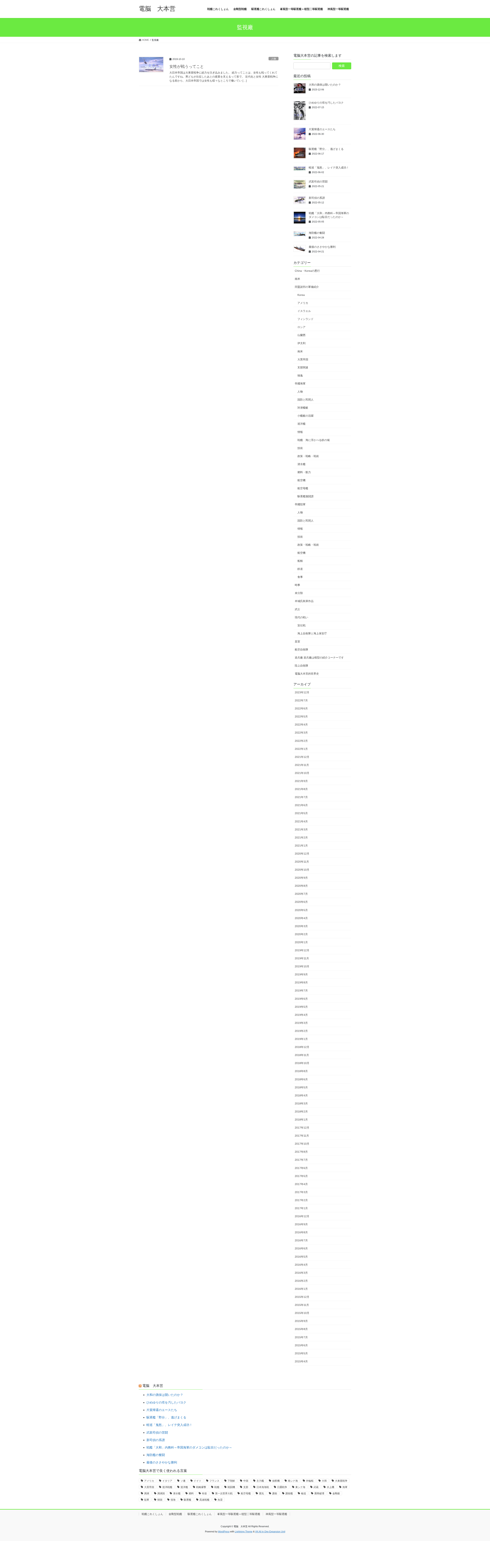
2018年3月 (301, 1103)
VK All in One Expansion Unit (270, 1531)
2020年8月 (301, 885)
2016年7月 (301, 1240)
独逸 (300, 375)
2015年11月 (302, 1304)
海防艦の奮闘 (317, 232)
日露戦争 (282, 1487)
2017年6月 (301, 1168)
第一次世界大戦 (224, 1493)
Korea (301, 294)
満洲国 (161, 1493)
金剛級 (336, 1493)
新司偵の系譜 (317, 197)
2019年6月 (301, 998)
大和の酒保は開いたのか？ (325, 84)
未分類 (299, 593)
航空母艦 (302, 488)
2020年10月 (302, 869)
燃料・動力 (304, 472)
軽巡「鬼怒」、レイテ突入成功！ (329, 167)
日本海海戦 (262, 1487)
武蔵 (316, 1487)
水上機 (330, 1487)
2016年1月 (301, 1288)
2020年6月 (301, 901)
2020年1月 (301, 942)
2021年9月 (301, 781)
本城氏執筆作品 (304, 601)
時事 (297, 584)
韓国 (159, 1499)
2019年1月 (301, 1038)
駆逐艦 (187, 1499)
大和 (324, 1480)
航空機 (301, 480)
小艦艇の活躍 (305, 415)
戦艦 (216, 1487)
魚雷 (220, 1499)
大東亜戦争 (341, 1480)
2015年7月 (301, 1337)
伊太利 (301, 343)
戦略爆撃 (201, 1487)
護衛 (274, 1493)
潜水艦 (301, 464)
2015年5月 (301, 1353)
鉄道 (300, 568)
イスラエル (304, 310)
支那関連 (302, 367)
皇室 (297, 641)
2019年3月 (301, 1022)
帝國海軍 (300, 383)
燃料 (191, 1493)
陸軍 (146, 1499)
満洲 (146, 1493)
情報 (300, 432)
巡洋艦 (301, 423)
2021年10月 (302, 773)
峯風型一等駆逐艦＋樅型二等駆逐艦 (238, 1514)
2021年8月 (301, 789)
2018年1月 (301, 1119)
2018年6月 (301, 1079)
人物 (273, 58)
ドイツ (197, 1480)
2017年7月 (301, 1159)
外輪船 (310, 1480)
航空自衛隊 (301, 649)
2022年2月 (301, 740)
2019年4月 (301, 1014)
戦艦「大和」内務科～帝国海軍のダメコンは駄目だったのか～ (189, 1447)
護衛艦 (289, 1493)
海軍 (344, 1487)
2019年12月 (302, 950)
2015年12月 (302, 1296)
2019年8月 (301, 982)
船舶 (300, 560)
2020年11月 (302, 861)
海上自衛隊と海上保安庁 (312, 633)
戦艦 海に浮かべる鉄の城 (313, 440)
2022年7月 (301, 700)
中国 (245, 1480)
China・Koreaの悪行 (307, 270)
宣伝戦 (301, 625)
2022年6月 (301, 708)
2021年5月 (301, 813)
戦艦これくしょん (152, 1514)
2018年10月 (302, 1063)
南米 (297, 278)
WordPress (223, 1531)
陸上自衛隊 (301, 665)
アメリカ (302, 302)
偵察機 (276, 1480)
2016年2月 (301, 1280)
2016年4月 (301, 1264)
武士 (297, 609)
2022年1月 (301, 748)
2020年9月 (301, 877)
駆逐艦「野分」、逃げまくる (326, 149)
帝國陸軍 (300, 504)
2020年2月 (301, 934)
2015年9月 (301, 1321)
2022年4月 (301, 724)
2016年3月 (301, 1272)
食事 (300, 576)
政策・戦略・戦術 (308, 456)
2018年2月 (301, 1111)
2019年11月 (302, 958)
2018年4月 (301, 1095)
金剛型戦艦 (175, 1514)
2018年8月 (301, 1071)
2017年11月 (302, 1135)
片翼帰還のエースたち (322, 129)
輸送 (303, 1493)
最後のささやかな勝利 (322, 246)
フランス (214, 1480)
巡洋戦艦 (167, 1487)
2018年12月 (302, 1047)
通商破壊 (319, 1493)
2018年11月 (302, 1055)
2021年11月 (302, 764)
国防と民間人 (305, 399)
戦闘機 (231, 1487)
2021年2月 (301, 837)
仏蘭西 (301, 335)
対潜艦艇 (302, 407)
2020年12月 (302, 853)
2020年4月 (301, 918)
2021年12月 (302, 756)
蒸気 (261, 1493)
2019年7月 (301, 990)
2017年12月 (302, 1127)
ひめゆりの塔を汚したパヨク (326, 102)
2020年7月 (301, 893)
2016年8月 (301, 1232)
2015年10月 (302, 1312)
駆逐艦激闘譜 (305, 496)
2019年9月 (301, 974)
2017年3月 (301, 1192)
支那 (245, 1487)
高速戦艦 (204, 1499)
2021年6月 (301, 805)
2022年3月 (301, 732)
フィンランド (305, 319)
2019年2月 (301, 1030)
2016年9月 (301, 1224)
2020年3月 (301, 926)
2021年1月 (301, 845)
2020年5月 (301, 910)
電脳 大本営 (152, 1386)
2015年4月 (301, 1361)
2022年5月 (301, 716)
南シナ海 (293, 1480)
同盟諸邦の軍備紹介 (307, 286)
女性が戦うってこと (186, 66)
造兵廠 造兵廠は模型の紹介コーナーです (319, 657)
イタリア (167, 1480)
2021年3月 (301, 829)
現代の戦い (301, 617)
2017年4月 (301, 1184)
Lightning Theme (243, 1531)
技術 (300, 448)
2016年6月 (301, 1248)
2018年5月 (301, 1087)
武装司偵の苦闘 (318, 181)
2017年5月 (301, 1176)
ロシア (301, 327)
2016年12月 (302, 1216)
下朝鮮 (231, 1480)
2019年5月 (301, 1006)
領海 (173, 1499)
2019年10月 (302, 966)
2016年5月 (301, 1256)
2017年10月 (302, 1143)
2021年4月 (301, 821)
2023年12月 (302, 692)
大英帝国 (302, 359)
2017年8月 (301, 1151)
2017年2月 (301, 1200)
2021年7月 (301, 797)
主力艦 (260, 1480)
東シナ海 (300, 1487)
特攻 (204, 1493)
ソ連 (182, 1480)
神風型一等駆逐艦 (276, 1514)
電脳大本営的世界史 (307, 673)
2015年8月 (301, 1329)
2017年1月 (301, 1208)
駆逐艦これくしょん (200, 1514)
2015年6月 (301, 1345)
